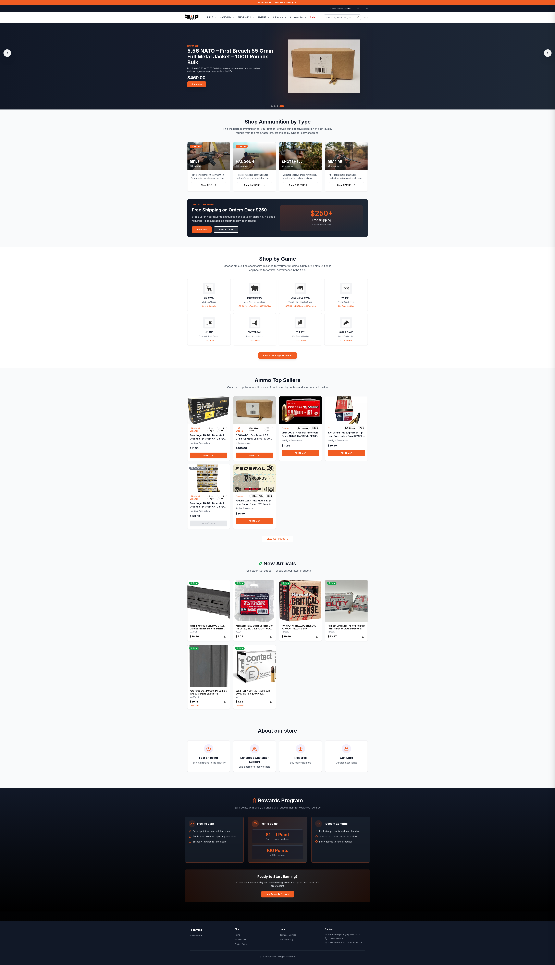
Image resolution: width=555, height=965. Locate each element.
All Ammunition (241, 939)
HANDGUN (225, 17)
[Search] (358, 17)
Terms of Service (288, 935)
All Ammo (278, 17)
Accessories (297, 17)
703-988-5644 (335, 938)
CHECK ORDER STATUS (341, 9)
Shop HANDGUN (252, 185)
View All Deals (226, 229)
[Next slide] (548, 53)
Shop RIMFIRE (344, 185)
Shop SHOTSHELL (298, 185)
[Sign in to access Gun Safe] (366, 17)
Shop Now (197, 81)
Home (237, 935)
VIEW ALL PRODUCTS (277, 539)
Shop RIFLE (206, 185)
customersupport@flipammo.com (344, 934)
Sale (312, 17)
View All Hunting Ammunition (277, 355)
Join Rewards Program (277, 894)
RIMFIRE (262, 17)
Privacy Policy (286, 939)
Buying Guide (241, 944)
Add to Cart (208, 455)
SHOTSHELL (244, 17)
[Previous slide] (7, 53)
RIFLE (210, 17)
